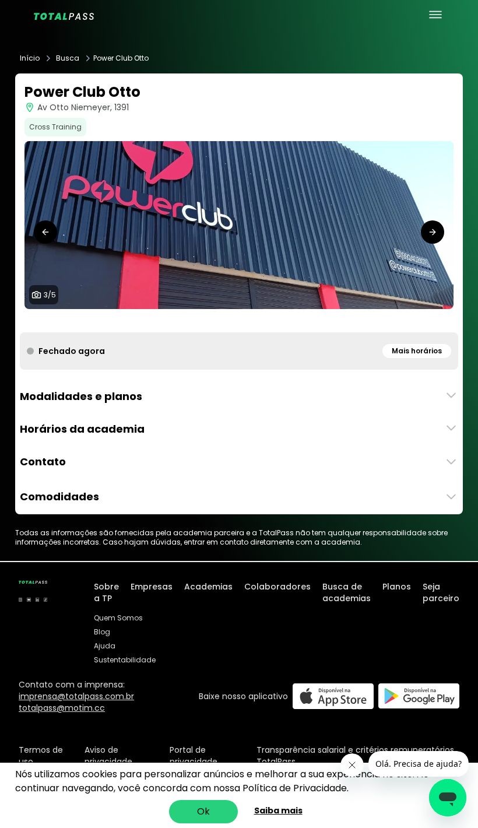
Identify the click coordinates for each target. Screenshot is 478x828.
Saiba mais (278, 810)
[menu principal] (435, 14)
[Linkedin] (37, 599)
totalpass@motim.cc (62, 708)
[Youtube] (28, 599)
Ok (203, 811)
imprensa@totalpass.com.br (76, 696)
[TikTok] (45, 599)
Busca (67, 58)
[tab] (220, 320)
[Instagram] (20, 599)
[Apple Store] (333, 695)
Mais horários (417, 351)
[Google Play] (418, 695)
